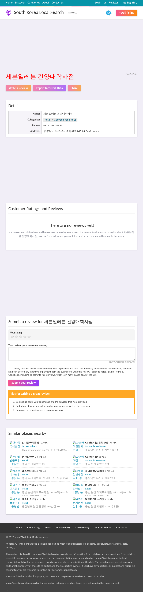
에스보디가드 (29, 471)
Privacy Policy (63, 527)
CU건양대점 (92, 457)
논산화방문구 (29, 457)
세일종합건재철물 (95, 471)
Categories (34, 2)
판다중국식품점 (31, 442)
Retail (48, 120)
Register (113, 2)
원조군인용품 (29, 485)
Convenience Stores (65, 120)
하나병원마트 (92, 485)
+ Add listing (126, 12)
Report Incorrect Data (49, 88)
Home (9, 2)
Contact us (57, 2)
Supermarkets (29, 446)
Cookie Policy (82, 527)
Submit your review (24, 382)
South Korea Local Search (39, 12)
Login (98, 2)
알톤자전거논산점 (95, 499)
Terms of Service (102, 527)
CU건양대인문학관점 (97, 442)
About (45, 2)
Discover (20, 2)
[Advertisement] (71, 46)
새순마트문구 (29, 499)
